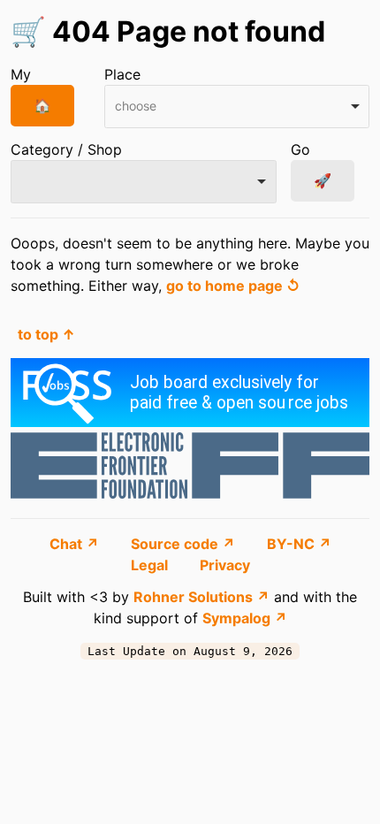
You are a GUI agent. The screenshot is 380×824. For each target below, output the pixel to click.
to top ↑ (46, 334)
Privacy (225, 565)
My (21, 74)
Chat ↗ (76, 544)
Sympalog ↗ (244, 618)
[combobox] (237, 106)
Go (300, 149)
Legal (151, 565)
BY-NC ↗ (299, 544)
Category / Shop (66, 149)
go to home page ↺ (233, 285)
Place (122, 74)
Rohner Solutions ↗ (201, 597)
